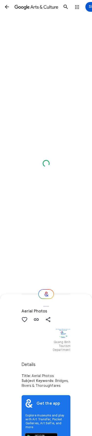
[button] (7, 7)
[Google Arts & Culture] (36, 7)
